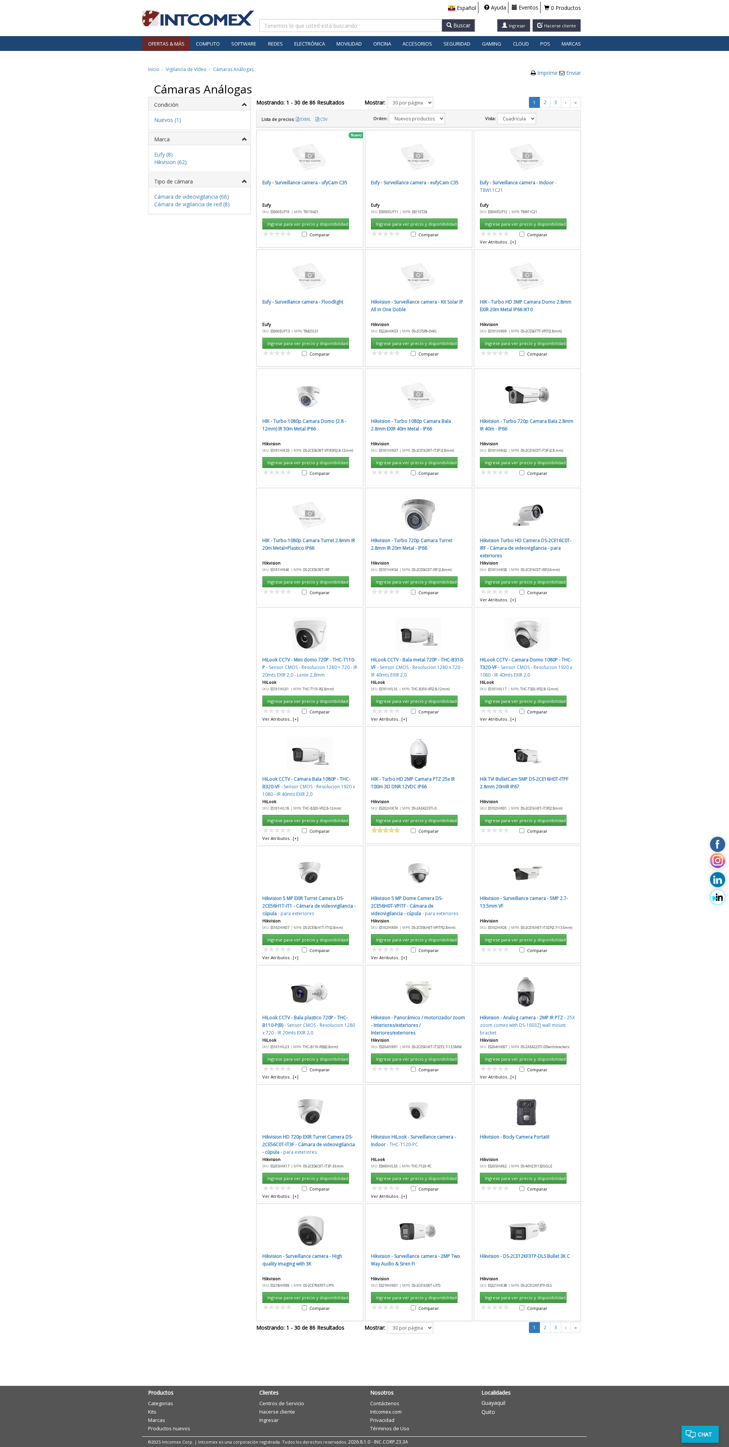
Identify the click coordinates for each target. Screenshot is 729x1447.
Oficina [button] (382, 43)
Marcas (571, 43)
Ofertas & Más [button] (166, 43)
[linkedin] (717, 879)
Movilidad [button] (349, 43)
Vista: (490, 118)
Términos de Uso (389, 1428)
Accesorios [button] (417, 43)
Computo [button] (208, 43)
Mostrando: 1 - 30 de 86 (300, 102)
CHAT (705, 1434)
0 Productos (565, 7)
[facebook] (717, 844)
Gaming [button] (491, 43)
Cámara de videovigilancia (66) (191, 196)
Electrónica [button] (309, 43)
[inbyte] (717, 897)
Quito (488, 1411)
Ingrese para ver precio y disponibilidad (307, 224)
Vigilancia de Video (186, 69)
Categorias (160, 1403)
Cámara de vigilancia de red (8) (192, 204)
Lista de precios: (278, 119)
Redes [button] (275, 43)
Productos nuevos (169, 1428)
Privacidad (382, 1420)
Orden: (380, 118)
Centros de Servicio (281, 1403)
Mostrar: (374, 102)
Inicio (153, 69)
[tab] (199, 104)
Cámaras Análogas (233, 69)
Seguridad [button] (456, 43)
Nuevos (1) (167, 119)
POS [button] (545, 43)
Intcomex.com (386, 1411)
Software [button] (243, 43)
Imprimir (548, 72)
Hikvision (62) (170, 162)
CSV (324, 119)
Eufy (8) (163, 154)
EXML (305, 119)
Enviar (573, 72)
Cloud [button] (521, 43)
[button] (462, 8)
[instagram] (717, 862)
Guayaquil (493, 1402)
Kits (152, 1411)
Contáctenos (384, 1403)
